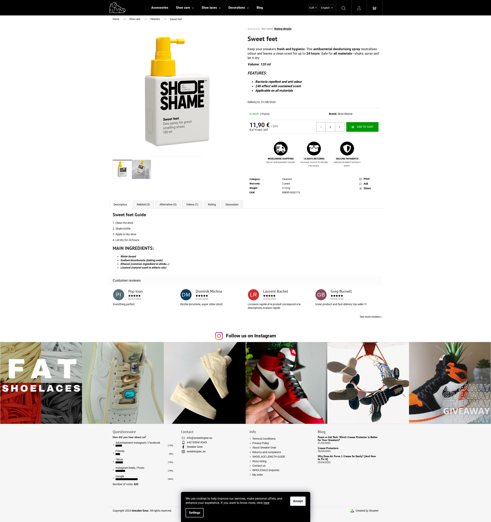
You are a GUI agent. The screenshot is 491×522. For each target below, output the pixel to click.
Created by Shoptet (367, 510)
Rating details (283, 28)
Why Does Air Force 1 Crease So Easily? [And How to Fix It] (347, 458)
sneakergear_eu (196, 451)
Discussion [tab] (232, 204)
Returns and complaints (266, 452)
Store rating (259, 461)
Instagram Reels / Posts (130, 467)
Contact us (258, 465)
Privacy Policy (260, 443)
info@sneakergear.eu (199, 437)
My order (257, 474)
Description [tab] (120, 204)
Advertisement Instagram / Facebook (138, 442)
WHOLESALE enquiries (265, 470)
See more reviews (370, 316)
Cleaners (287, 179)
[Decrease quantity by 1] (321, 127)
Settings (194, 512)
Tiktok (119, 459)
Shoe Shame (345, 113)
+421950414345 (197, 442)
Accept (298, 501)
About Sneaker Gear (264, 447)
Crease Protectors (328, 448)
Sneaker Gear (195, 446)
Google (120, 476)
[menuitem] (159, 7)
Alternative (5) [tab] (168, 204)
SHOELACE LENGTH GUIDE (268, 456)
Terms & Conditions (264, 438)
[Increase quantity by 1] (339, 127)
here (266, 503)
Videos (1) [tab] (192, 204)
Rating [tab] (212, 204)
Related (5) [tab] (143, 204)
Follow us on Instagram (251, 336)
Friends (120, 451)
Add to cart (365, 126)
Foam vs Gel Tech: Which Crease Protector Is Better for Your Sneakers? (348, 439)
